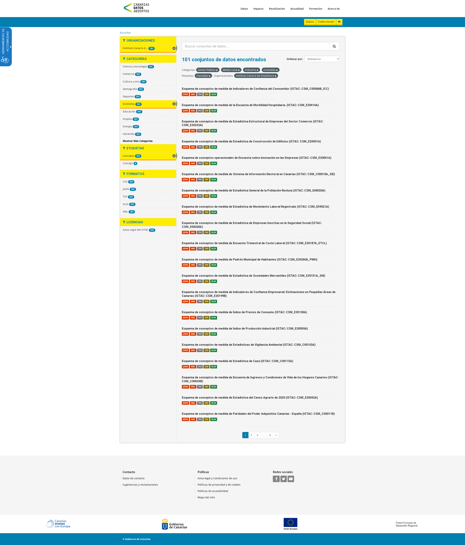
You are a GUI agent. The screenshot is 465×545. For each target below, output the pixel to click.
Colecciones (326, 22)
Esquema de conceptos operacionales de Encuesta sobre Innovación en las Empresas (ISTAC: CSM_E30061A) (256, 158)
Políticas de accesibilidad (213, 491)
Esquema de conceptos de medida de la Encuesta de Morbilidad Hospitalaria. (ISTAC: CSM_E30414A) (250, 105)
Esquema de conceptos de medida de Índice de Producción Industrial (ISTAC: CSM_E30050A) (245, 328)
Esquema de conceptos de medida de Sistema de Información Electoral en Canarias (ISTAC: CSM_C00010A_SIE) (258, 174)
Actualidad (297, 8)
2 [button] (251, 435)
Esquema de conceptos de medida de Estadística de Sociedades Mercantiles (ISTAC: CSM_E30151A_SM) (253, 275)
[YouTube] (291, 479)
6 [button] (270, 435)
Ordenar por (294, 59)
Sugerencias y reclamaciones (140, 484)
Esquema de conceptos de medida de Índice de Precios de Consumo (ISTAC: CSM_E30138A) (244, 312)
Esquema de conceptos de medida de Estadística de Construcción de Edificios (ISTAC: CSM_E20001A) (251, 141)
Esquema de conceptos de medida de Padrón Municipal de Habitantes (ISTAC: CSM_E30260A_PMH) (249, 259)
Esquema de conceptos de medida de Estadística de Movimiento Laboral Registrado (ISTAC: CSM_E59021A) (255, 206)
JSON (185, 94)
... (264, 435)
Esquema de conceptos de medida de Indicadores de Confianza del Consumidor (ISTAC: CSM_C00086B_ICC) (255, 88)
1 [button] (245, 435)
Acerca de (334, 8)
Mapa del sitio (206, 497)
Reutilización (277, 8)
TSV (200, 94)
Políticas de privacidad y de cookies (219, 484)
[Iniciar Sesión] (339, 22)
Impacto (258, 8)
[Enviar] (334, 46)
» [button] (276, 435)
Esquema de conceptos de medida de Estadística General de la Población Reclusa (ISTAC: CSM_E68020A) (253, 190)
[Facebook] (276, 479)
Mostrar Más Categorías (138, 141)
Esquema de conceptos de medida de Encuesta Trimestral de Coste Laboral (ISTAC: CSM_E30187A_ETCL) (254, 243)
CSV (206, 94)
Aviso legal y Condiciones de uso (217, 478)
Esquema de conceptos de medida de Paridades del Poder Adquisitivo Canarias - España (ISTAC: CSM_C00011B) (258, 413)
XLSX (213, 94)
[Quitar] (217, 70)
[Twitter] (283, 479)
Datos (244, 8)
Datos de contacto (133, 478)
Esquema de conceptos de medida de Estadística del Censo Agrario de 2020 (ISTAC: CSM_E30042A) (250, 397)
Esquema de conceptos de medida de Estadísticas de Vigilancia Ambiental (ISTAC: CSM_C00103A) (249, 344)
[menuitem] (244, 8)
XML (193, 94)
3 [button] (257, 435)
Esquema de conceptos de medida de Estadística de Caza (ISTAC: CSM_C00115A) (237, 361)
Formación (315, 8)
